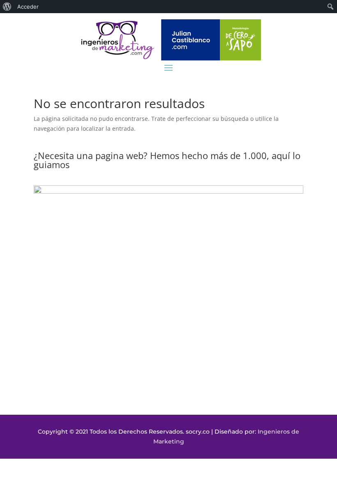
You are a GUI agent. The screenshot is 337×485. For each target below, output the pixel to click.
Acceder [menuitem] (28, 6)
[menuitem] (7, 6)
